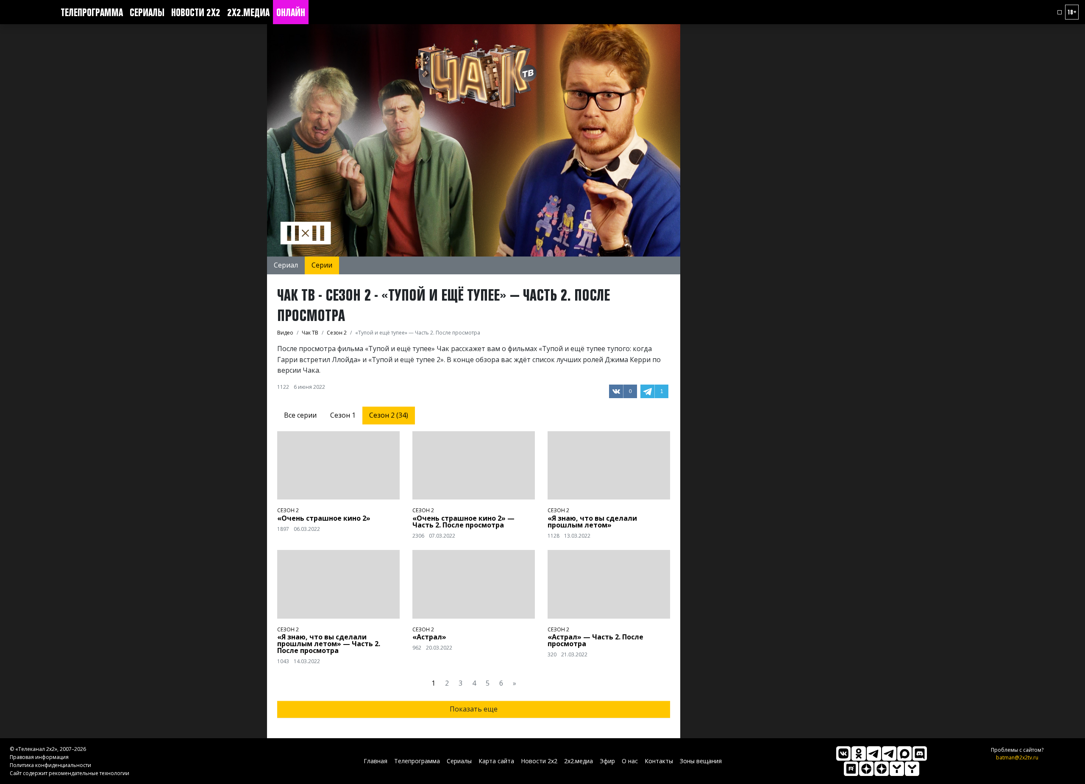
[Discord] (920, 753)
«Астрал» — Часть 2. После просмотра (595, 640)
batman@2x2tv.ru (1017, 757)
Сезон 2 (288, 510)
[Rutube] (851, 769)
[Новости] (912, 769)
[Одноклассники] (858, 753)
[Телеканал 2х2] (874, 753)
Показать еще (474, 709)
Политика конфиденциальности (50, 765)
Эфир (607, 761)
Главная (375, 761)
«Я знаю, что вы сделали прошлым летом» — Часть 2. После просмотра (328, 643)
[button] (1059, 12)
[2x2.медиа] (889, 753)
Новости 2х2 (195, 12)
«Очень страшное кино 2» (323, 518)
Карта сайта (496, 761)
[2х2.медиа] (881, 769)
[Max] (904, 753)
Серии (322, 265)
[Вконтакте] (843, 753)
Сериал (286, 265)
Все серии (300, 415)
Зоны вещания (701, 761)
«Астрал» (429, 636)
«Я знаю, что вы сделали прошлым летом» (592, 521)
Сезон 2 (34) (388, 415)
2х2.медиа (248, 12)
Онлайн (290, 12)
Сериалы (147, 12)
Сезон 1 (343, 415)
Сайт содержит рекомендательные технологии (69, 773)
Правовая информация (39, 757)
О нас (630, 761)
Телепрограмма (92, 12)
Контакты (659, 761)
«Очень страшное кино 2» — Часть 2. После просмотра (463, 521)
